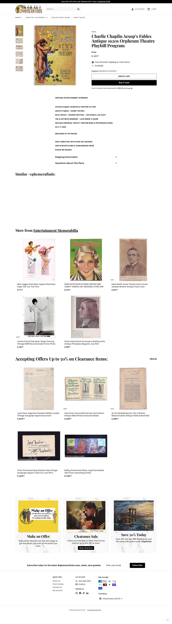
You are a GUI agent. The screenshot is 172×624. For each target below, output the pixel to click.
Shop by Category (36, 17)
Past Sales (79, 17)
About (18, 17)
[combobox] (63, 9)
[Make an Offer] (38, 516)
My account (57, 590)
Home (94, 32)
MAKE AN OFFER (104, 2)
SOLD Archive (58, 584)
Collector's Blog (60, 17)
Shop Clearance (86, 548)
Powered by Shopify (94, 610)
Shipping (95, 71)
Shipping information (66, 157)
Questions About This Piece (69, 163)
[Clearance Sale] (86, 516)
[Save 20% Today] (134, 516)
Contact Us (57, 587)
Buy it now (124, 82)
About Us (56, 581)
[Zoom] (55, 55)
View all (153, 359)
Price (94, 52)
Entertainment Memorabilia (55, 230)
